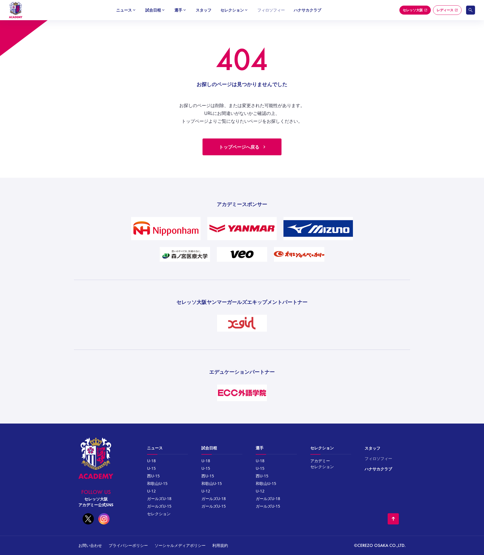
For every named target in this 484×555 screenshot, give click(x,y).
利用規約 (220, 545)
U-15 (151, 468)
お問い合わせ (90, 545)
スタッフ (203, 10)
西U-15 (153, 475)
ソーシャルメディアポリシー (180, 545)
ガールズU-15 (159, 506)
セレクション (159, 513)
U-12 (151, 491)
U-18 (151, 460)
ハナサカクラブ (307, 10)
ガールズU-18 (159, 498)
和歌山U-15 (157, 483)
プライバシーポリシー (128, 545)
